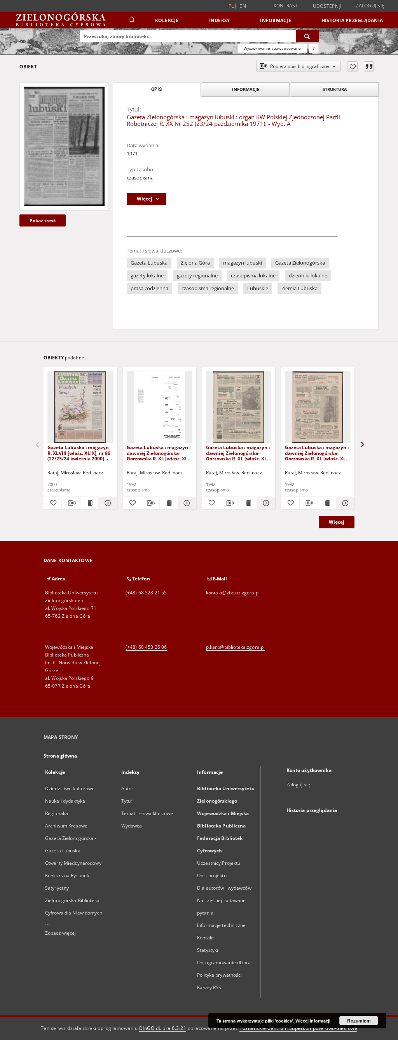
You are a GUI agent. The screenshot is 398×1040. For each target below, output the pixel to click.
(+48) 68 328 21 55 (146, 592)
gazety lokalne (147, 275)
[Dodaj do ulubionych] (352, 66)
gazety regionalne (197, 275)
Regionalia (56, 813)
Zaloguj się (370, 5)
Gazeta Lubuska (149, 263)
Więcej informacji (312, 1021)
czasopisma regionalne (208, 288)
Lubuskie (257, 288)
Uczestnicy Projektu (218, 863)
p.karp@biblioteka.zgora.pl (235, 647)
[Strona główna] (131, 20)
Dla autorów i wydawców (224, 888)
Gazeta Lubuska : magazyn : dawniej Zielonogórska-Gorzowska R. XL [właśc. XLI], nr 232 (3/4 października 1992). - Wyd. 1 (317, 453)
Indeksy (219, 20)
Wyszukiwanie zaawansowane (272, 48)
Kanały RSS (209, 987)
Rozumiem (359, 1020)
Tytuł (126, 801)
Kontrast (286, 5)
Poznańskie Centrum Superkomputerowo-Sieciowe (298, 1028)
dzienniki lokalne (308, 275)
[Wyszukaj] (307, 36)
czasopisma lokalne (253, 275)
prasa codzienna (149, 288)
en (242, 6)
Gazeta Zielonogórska (300, 263)
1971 (132, 153)
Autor (127, 788)
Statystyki (207, 950)
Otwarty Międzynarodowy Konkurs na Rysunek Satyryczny (73, 875)
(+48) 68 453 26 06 (146, 647)
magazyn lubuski (242, 263)
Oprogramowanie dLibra (224, 962)
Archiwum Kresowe (66, 825)
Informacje (275, 20)
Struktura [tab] (335, 89)
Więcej (336, 522)
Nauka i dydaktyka (65, 801)
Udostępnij (327, 6)
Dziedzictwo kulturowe (70, 788)
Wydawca (131, 825)
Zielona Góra (195, 263)
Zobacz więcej (60, 933)
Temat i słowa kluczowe (147, 813)
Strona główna (60, 756)
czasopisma (140, 177)
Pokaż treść (43, 220)
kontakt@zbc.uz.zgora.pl (233, 592)
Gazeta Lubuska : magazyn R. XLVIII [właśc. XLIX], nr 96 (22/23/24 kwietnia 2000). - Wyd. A (78, 453)
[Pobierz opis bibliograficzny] (71, 503)
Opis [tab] (156, 89)
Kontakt (205, 937)
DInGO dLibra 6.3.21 (163, 1028)
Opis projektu (212, 875)
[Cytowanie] (369, 66)
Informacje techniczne (221, 925)
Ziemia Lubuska (299, 288)
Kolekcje (167, 20)
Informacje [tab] (245, 89)
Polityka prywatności (219, 975)
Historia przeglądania (352, 20)
